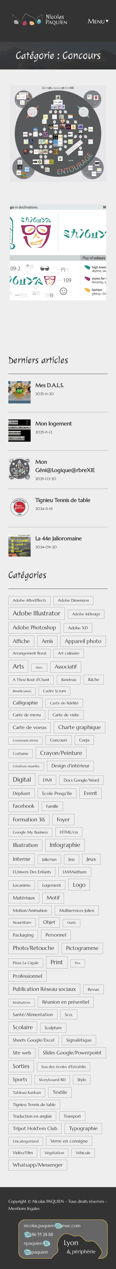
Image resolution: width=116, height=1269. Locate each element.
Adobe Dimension (73, 600)
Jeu (71, 859)
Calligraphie (25, 703)
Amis (47, 641)
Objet (49, 922)
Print (57, 962)
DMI (47, 780)
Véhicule (83, 1152)
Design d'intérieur (70, 766)
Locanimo (21, 885)
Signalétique (79, 1040)
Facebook (23, 806)
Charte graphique (79, 727)
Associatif (66, 666)
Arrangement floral (29, 653)
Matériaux (24, 898)
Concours (58, 740)
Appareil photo (83, 641)
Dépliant (21, 793)
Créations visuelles (26, 766)
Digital (22, 779)
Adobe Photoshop (34, 627)
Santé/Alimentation (33, 1014)
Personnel (56, 935)
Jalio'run (49, 859)
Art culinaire (68, 653)
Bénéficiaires (22, 691)
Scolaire (23, 1027)
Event (90, 793)
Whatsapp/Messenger (38, 1165)
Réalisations (21, 1003)
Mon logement (53, 423)
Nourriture (22, 922)
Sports (20, 1079)
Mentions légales (24, 1208)
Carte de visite (66, 714)
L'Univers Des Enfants (32, 871)
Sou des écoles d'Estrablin (63, 1066)
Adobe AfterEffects (29, 600)
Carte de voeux (29, 727)
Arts (18, 666)
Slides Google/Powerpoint (72, 1052)
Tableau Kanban (27, 1092)
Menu (96, 21)
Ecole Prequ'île (57, 793)
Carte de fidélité (64, 703)
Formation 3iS (29, 819)
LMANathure (75, 871)
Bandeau (68, 679)
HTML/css (69, 832)
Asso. (39, 667)
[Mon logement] (19, 431)
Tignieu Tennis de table (62, 500)
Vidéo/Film (23, 1152)
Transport (72, 1116)
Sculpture (53, 1027)
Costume (20, 753)
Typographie (83, 1128)
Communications (25, 740)
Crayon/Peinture (61, 752)
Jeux (91, 859)
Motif (53, 898)
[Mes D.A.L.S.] (19, 393)
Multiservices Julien (76, 910)
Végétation (54, 1152)
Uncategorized (26, 1141)
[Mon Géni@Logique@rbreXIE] (19, 470)
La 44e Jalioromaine (58, 538)
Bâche (93, 679)
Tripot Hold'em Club (35, 1128)
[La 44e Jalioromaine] (19, 546)
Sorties (21, 1066)
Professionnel (27, 976)
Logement (51, 885)
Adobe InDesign (86, 614)
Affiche (21, 641)
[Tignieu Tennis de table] (19, 508)
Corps (84, 740)
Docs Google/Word (81, 780)
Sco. (69, 1014)
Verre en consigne (69, 1141)
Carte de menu (27, 714)
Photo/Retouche (33, 947)
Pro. (78, 963)
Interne (21, 858)
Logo (79, 884)
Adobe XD (78, 627)
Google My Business (30, 832)
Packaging (23, 935)
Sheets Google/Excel (33, 1040)
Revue (93, 989)
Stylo (81, 1079)
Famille (52, 806)
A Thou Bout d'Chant (31, 679)
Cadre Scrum (54, 690)
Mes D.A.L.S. (49, 385)
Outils (71, 923)
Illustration (25, 845)
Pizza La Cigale (26, 962)
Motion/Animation (30, 910)
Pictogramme (82, 948)
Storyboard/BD (52, 1079)
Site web (22, 1053)
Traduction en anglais (32, 1116)
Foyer (63, 819)
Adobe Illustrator (36, 613)
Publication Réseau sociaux (44, 989)
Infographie (65, 845)
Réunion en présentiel (65, 1002)
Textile (60, 1092)
